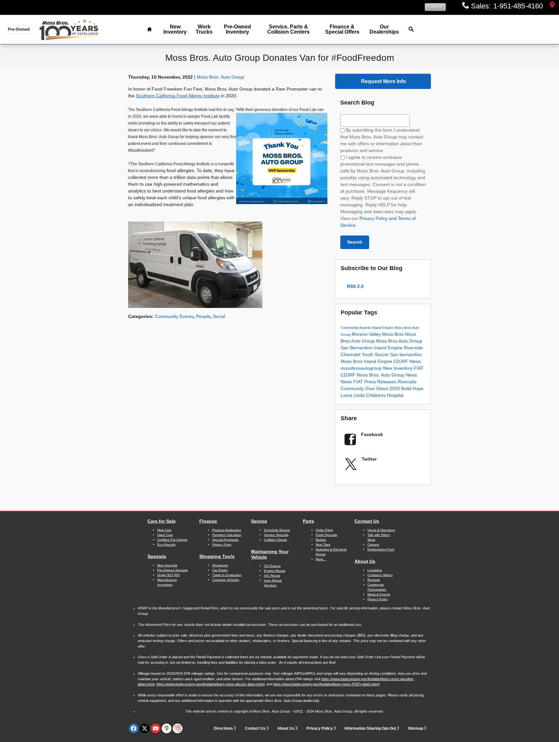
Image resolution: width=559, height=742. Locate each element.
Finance (208, 521)
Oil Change (272, 566)
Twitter (369, 459)
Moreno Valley (367, 334)
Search (354, 242)
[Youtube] (155, 728)
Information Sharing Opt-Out (370, 728)
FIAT (418, 368)
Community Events (174, 316)
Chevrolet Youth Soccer (365, 354)
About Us (365, 561)
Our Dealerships (384, 29)
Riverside (413, 347)
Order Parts (324, 530)
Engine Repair (274, 571)
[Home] (18, 29)
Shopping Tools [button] (217, 556)
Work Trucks (204, 29)
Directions (223, 728)
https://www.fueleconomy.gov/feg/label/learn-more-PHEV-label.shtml (326, 684)
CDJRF (401, 361)
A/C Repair (272, 575)
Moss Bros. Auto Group (220, 77)
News (415, 361)
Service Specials (276, 535)
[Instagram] (177, 728)
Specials (157, 556)
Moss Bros (393, 334)
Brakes (321, 539)
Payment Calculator (226, 535)
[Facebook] (133, 728)
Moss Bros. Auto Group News (387, 374)
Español (435, 7)
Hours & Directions (381, 530)
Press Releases (381, 381)
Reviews (373, 580)
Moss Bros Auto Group (399, 341)
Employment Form (380, 549)
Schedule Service (277, 530)
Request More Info (383, 81)
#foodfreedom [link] (140, 150)
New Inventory (175, 29)
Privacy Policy (319, 728)
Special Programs (225, 539)
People (203, 316)
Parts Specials (326, 535)
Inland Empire (383, 328)
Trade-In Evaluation (227, 575)
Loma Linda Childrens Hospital (372, 395)
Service (259, 521)
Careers (373, 544)
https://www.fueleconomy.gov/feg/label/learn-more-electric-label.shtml (210, 684)
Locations (374, 570)
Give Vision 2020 (383, 388)
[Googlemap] (166, 728)
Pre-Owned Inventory (237, 29)
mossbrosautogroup (362, 368)
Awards (365, 328)
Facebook (372, 434)
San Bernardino (357, 347)
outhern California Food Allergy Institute (179, 95)
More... (321, 559)
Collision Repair (275, 539)
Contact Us (367, 521)
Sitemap (415, 728)
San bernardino (406, 354)
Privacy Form (221, 544)
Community (350, 328)
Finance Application (226, 530)
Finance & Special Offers (342, 29)
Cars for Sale (162, 521)
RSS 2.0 (354, 286)
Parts (308, 521)
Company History (380, 575)
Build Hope (412, 388)
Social (219, 316)
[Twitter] (144, 728)
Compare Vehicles (225, 580)
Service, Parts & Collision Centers (288, 29)
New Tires (323, 544)
